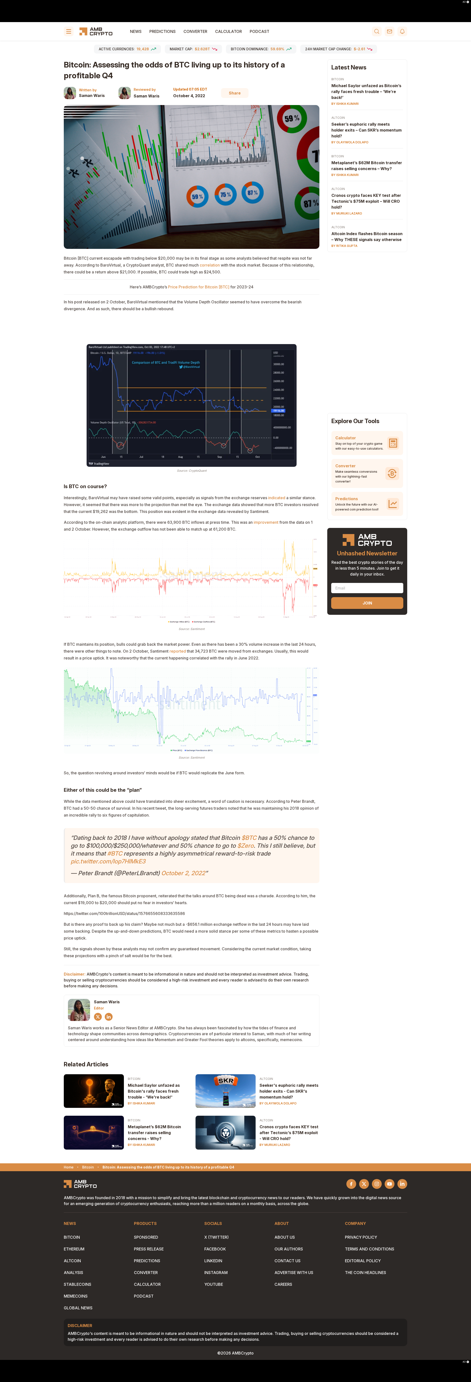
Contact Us (288, 1260)
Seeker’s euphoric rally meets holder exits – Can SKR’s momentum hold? (366, 130)
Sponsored (146, 1237)
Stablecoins (77, 1284)
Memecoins (76, 1296)
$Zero (245, 845)
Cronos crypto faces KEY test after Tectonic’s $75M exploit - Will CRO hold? (289, 1132)
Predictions (162, 31)
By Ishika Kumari (141, 1103)
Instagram (216, 1272)
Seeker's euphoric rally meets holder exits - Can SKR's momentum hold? (289, 1091)
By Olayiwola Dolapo (278, 1103)
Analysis (73, 1272)
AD (464, 2)
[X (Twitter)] (98, 1017)
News (136, 31)
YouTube (213, 1284)
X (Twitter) (216, 1237)
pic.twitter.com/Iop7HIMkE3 (108, 861)
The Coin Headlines (365, 1272)
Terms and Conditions (369, 1249)
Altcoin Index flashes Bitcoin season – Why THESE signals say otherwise (367, 236)
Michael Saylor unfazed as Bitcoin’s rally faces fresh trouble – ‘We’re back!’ (366, 91)
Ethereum (74, 1249)
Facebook (215, 1249)
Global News (78, 1307)
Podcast (259, 31)
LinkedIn (213, 1260)
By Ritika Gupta (344, 246)
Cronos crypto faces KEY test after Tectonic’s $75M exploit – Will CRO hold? (366, 201)
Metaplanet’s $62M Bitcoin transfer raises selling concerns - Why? (154, 1132)
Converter (195, 31)
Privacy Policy (361, 1237)
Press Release (149, 1249)
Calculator (228, 31)
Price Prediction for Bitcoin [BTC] (198, 286)
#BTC (114, 853)
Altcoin (266, 1079)
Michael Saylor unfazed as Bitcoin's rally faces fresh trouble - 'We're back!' (154, 1091)
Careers (283, 1284)
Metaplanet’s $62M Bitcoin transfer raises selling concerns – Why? (366, 165)
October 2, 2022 (183, 873)
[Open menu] (69, 31)
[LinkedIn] (109, 1017)
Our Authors (289, 1249)
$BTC (248, 837)
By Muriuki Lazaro (275, 1145)
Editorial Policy (363, 1260)
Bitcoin (134, 1079)
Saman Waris (92, 95)
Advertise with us (294, 1272)
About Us (285, 1237)
